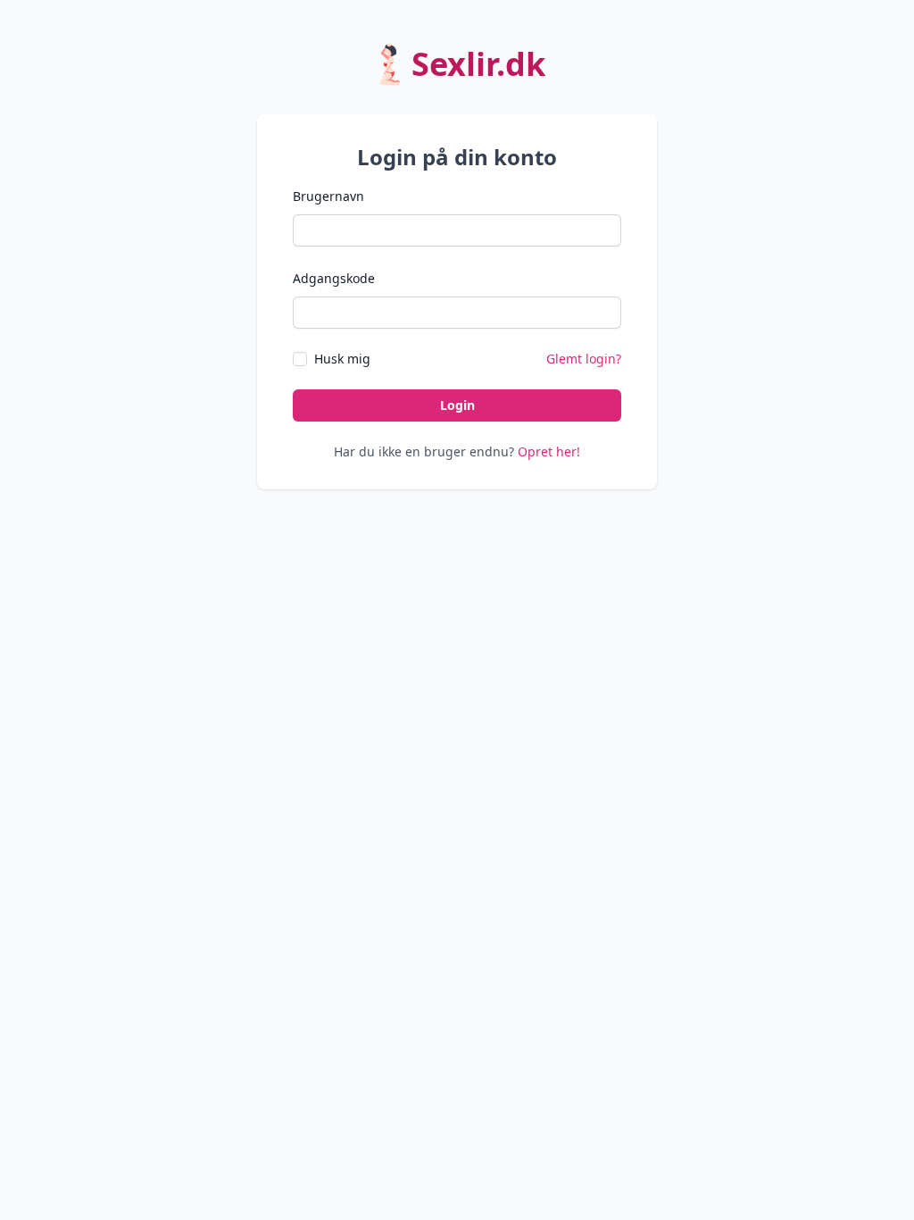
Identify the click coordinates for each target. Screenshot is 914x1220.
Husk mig (342, 358)
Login (457, 405)
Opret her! (549, 451)
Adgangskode (334, 278)
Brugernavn (328, 196)
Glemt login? (583, 358)
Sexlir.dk (478, 64)
